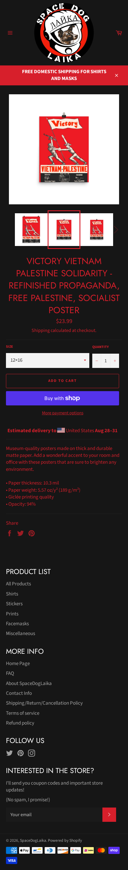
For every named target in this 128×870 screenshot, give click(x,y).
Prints (12, 613)
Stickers (14, 603)
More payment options (62, 413)
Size (9, 346)
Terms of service (22, 713)
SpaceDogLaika (33, 840)
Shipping (41, 330)
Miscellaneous (20, 633)
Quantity (100, 347)
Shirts (12, 594)
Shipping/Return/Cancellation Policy (44, 703)
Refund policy (20, 723)
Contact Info (19, 693)
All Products (18, 583)
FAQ (10, 673)
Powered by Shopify (65, 840)
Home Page (18, 663)
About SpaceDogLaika (29, 683)
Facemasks (17, 623)
